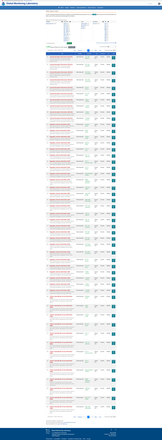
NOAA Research (56, 435)
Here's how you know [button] (28, 0)
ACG (106, 23)
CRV (106, 35)
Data (114, 57)
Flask (82, 26)
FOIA (84, 438)
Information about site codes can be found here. (105, 42)
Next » (96, 50)
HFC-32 (65, 32)
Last (100, 50)
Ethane (65, 23)
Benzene (66, 40)
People (66, 7)
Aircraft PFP (84, 25)
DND (106, 37)
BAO (106, 28)
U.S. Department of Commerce (59, 432)
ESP (105, 40)
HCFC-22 (66, 25)
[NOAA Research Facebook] (110, 430)
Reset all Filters (72, 47)
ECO (106, 38)
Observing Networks (81, 7)
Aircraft (83, 28)
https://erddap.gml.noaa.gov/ (70, 422)
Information (100, 7)
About (62, 7)
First (75, 50)
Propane (66, 37)
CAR (106, 32)
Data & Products (92, 7)
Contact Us (106, 434)
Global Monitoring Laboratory (22, 3)
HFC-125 (65, 26)
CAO (106, 31)
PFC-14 (65, 35)
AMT (106, 26)
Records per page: (109, 50)
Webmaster (113, 434)
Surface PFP (84, 23)
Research (72, 7)
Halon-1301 (66, 34)
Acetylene (66, 38)
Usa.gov (89, 438)
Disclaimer (63, 438)
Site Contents (113, 432)
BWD (106, 29)
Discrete (95, 23)
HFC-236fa (66, 31)
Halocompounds (49, 23)
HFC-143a (66, 29)
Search (69, 43)
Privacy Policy (49, 438)
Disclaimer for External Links (74, 438)
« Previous (79, 50)
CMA (106, 34)
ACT (106, 25)
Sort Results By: (103, 46)
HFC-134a (66, 28)
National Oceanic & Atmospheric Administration (63, 434)
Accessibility (57, 438)
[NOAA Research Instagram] (114, 430)
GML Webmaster (64, 423)
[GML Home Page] (59, 7)
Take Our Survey (112, 435)
